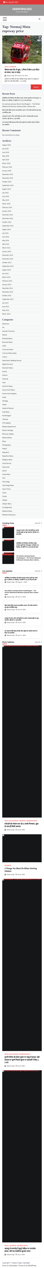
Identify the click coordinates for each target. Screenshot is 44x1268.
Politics (4, 448)
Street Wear (6, 474)
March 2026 (6, 163)
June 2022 (5, 306)
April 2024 (5, 244)
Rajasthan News (7, 456)
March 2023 (6, 277)
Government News (8, 390)
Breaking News (7, 338)
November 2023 (7, 259)
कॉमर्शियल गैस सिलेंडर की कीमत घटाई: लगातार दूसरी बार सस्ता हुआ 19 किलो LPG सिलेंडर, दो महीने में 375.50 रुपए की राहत (21, 99)
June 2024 (5, 236)
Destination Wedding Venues (11, 360)
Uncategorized (7, 507)
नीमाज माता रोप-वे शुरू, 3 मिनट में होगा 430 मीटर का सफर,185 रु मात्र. (22, 71)
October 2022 (6, 295)
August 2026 (6, 145)
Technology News (8, 485)
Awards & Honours (8, 331)
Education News (7, 368)
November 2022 (7, 292)
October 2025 (6, 181)
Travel (4, 492)
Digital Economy (7, 364)
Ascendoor (13, 1265)
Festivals (5, 379)
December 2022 (7, 288)
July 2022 (5, 303)
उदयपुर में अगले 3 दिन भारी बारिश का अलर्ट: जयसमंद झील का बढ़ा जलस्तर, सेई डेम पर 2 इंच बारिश (27, 532)
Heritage (5, 401)
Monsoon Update (8, 434)
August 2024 (6, 229)
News (7, 67)
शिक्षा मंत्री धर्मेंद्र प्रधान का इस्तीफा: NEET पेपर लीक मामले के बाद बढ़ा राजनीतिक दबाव (21, 606)
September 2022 (8, 299)
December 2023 (7, 255)
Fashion (5, 375)
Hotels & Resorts (8, 408)
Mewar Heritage (7, 430)
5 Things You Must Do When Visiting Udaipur (21, 870)
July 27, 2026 (22, 597)
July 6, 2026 (21, 874)
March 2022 (6, 314)
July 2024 (5, 233)
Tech (3, 478)
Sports (4, 470)
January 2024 (6, 251)
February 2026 (7, 167)
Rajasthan (5, 452)
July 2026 (5, 148)
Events (4, 371)
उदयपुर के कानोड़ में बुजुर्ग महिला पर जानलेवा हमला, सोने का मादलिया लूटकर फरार (20, 1250)
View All (37, 523)
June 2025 (5, 196)
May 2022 (5, 310)
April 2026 (5, 159)
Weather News (7, 511)
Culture (4, 357)
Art (3, 327)
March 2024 (6, 248)
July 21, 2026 (22, 635)
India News (6, 412)
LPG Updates (6, 423)
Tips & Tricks (6, 489)
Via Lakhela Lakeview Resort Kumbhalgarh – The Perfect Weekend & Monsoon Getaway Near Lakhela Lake (21, 105)
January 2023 (6, 284)
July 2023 (5, 273)
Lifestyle (5, 419)
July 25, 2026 (22, 609)
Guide (4, 397)
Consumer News (7, 349)
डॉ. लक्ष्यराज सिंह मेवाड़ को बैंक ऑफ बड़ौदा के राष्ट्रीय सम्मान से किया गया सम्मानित (21, 632)
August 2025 (6, 189)
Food (3, 382)
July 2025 (5, 192)
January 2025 (6, 211)
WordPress (32, 1265)
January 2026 (6, 170)
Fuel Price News (7, 386)
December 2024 (7, 214)
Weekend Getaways (9, 514)
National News (7, 437)
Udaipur (12, 67)
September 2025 (8, 185)
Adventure (5, 323)
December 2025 (7, 174)
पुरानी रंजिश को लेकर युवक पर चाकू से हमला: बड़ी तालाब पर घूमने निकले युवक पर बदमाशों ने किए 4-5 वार (22, 1059)
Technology (6, 481)
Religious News (7, 459)
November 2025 (7, 178)
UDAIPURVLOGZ (22, 9)
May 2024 (5, 240)
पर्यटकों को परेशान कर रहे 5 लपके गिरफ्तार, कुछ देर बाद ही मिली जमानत (21, 825)
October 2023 (6, 262)
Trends (4, 496)
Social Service (6, 463)
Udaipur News (7, 503)
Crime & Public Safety (9, 353)
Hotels (4, 404)
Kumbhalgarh (6, 415)
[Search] (39, 19)
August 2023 (6, 270)
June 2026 (5, 152)
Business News (7, 342)
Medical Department (9, 426)
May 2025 (5, 200)
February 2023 (7, 281)
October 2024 (6, 222)
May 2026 (5, 156)
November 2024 (7, 218)
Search (36, 87)
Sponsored (5, 467)
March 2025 (6, 203)
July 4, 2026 (21, 1254)
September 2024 (8, 225)
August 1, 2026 (22, 582)
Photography (6, 445)
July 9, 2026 (21, 830)
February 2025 (7, 207)
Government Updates (9, 393)
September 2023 (8, 266)
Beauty (4, 334)
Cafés (4, 346)
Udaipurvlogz (10, 75)
